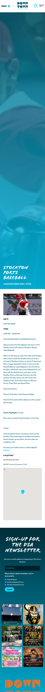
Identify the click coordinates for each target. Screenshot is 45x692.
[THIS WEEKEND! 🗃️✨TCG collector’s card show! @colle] (12, 657)
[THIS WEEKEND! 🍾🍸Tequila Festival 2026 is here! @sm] (33, 636)
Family (22, 284)
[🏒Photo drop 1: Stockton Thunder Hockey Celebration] (33, 614)
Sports (28, 284)
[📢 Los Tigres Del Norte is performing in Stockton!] (33, 657)
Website (6, 450)
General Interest (12, 579)
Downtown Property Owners (15, 585)
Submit (9, 589)
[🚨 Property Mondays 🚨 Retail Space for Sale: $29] (12, 614)
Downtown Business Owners (15, 582)
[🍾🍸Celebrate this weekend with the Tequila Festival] (12, 636)
